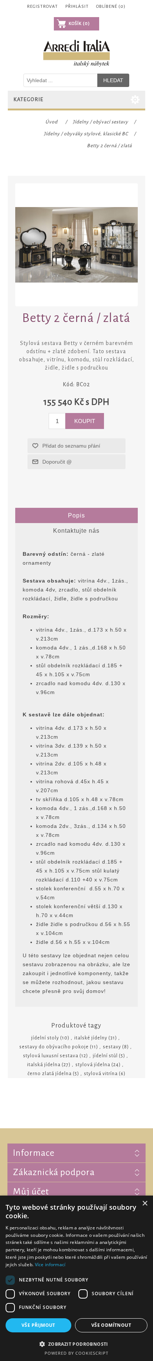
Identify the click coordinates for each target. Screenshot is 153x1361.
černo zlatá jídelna (49, 1073)
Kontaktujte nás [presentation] (76, 531)
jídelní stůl (105, 1055)
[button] (76, 1343)
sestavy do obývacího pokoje (54, 1046)
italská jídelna (44, 1064)
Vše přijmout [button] (38, 1325)
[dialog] (76, 1278)
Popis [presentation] (76, 515)
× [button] (144, 1203)
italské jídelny (90, 1038)
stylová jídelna (92, 1064)
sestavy (112, 1046)
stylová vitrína (101, 1073)
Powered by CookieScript (76, 1353)
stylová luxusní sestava (50, 1055)
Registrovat (42, 6)
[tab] (76, 515)
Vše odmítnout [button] (111, 1325)
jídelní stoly (45, 1038)
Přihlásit (77, 6)
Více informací (50, 1264)
